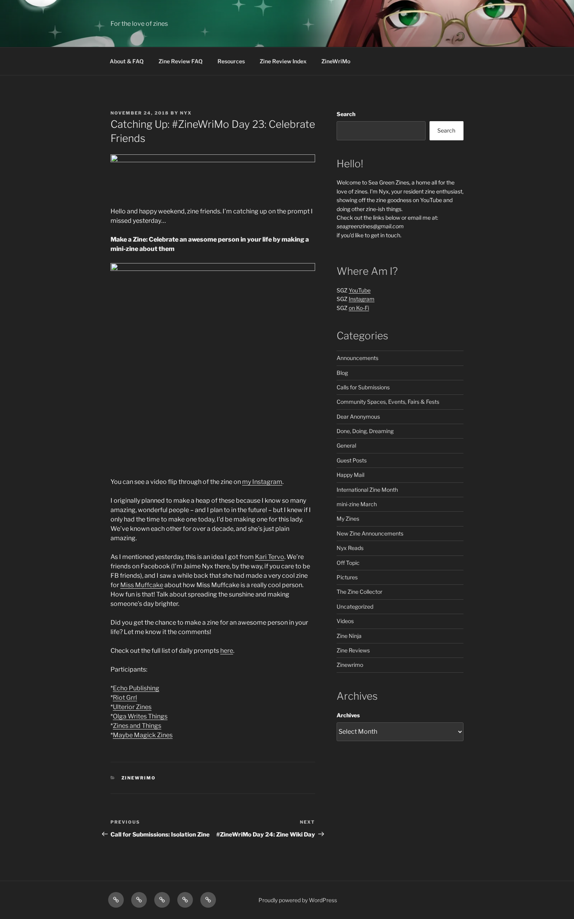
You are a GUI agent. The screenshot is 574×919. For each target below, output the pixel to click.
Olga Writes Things (140, 716)
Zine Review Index (283, 61)
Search (346, 114)
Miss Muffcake (141, 585)
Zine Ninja (349, 635)
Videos (345, 621)
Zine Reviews (353, 650)
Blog (342, 372)
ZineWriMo (335, 61)
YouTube (360, 290)
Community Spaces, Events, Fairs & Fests (388, 401)
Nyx (186, 113)
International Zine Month (367, 489)
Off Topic (348, 562)
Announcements (357, 358)
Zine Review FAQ (181, 61)
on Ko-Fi (359, 308)
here (226, 650)
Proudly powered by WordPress (297, 900)
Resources (231, 61)
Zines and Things (137, 725)
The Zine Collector (359, 591)
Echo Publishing (136, 688)
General (346, 445)
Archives (348, 715)
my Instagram (262, 481)
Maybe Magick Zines (143, 735)
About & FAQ (127, 61)
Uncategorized (355, 606)
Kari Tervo (269, 557)
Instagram (361, 299)
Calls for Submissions (363, 387)
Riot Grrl (125, 697)
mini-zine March (357, 504)
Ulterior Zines (132, 707)
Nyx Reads (350, 548)
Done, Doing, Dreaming (365, 431)
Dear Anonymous (358, 416)
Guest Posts (352, 460)
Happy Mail (350, 474)
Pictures (347, 577)
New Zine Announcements (370, 533)
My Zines (348, 518)
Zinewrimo (138, 778)
